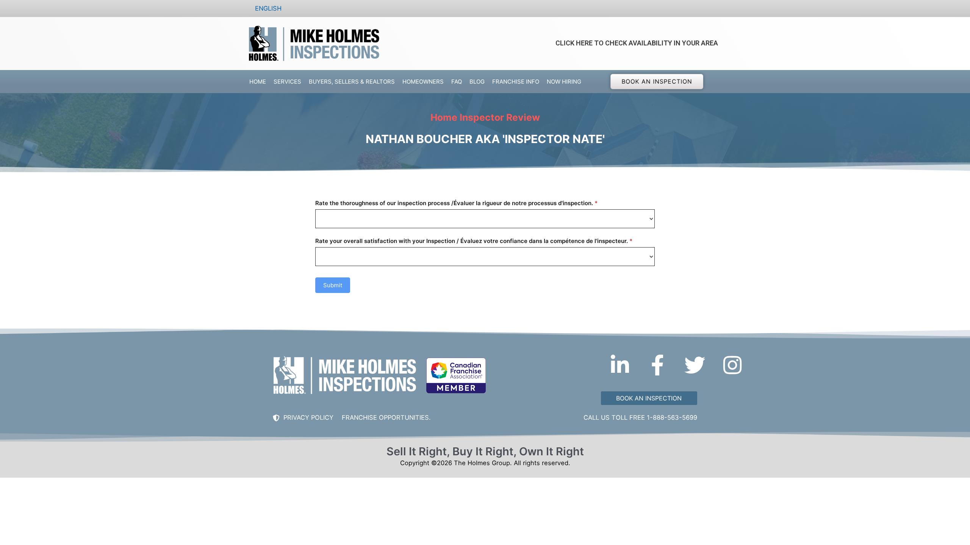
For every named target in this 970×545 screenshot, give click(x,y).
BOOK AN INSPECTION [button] (657, 81)
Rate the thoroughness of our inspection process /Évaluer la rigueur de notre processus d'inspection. (456, 203)
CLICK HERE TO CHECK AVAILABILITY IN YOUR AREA (636, 43)
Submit (332, 285)
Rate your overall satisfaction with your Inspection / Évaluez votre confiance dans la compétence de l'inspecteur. (473, 240)
